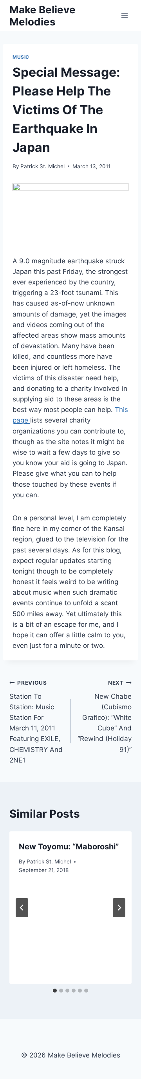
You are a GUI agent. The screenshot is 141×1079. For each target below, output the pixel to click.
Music (21, 57)
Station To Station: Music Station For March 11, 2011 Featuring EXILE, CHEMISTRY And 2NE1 (36, 722)
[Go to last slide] (22, 907)
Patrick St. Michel (42, 166)
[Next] (119, 907)
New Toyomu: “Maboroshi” (69, 846)
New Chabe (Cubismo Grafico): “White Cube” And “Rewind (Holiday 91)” (105, 717)
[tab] (55, 991)
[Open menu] (124, 15)
